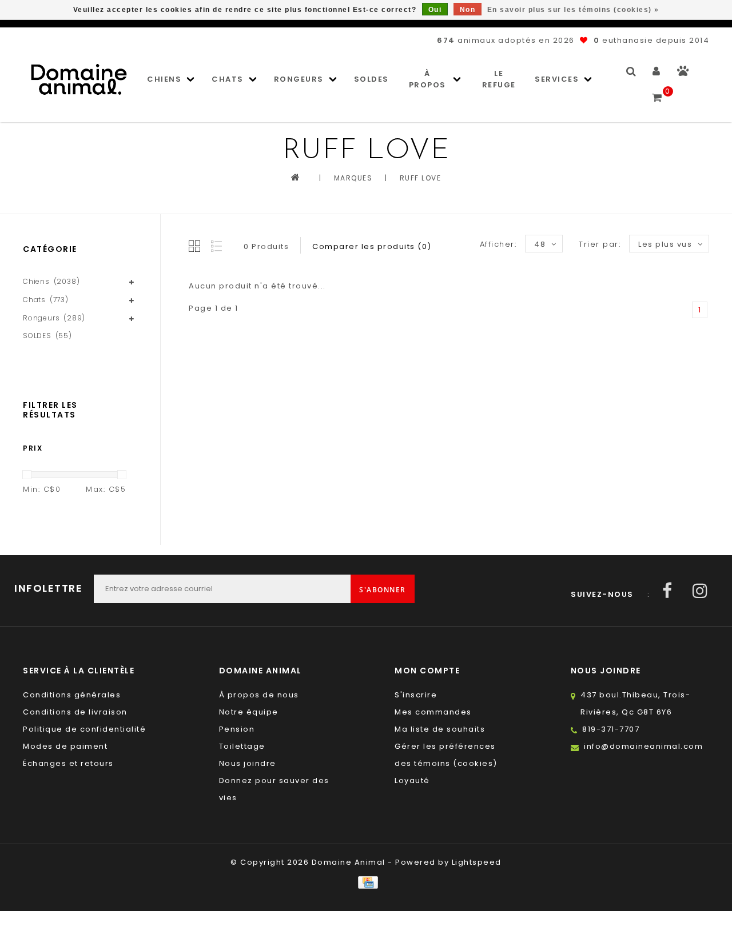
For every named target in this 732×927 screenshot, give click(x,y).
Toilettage (242, 746)
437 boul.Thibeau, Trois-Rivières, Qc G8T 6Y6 (635, 703)
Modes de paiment (65, 746)
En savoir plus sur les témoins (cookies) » (573, 10)
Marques (353, 178)
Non (468, 10)
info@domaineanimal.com (643, 746)
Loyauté (412, 780)
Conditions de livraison (75, 712)
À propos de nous (259, 694)
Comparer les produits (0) (372, 246)
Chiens (164, 79)
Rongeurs (299, 79)
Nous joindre (247, 763)
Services (557, 79)
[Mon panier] (657, 92)
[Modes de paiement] (365, 882)
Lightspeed (477, 862)
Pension (237, 729)
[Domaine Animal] (79, 79)
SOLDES (371, 79)
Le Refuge (499, 79)
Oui (435, 10)
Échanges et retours (68, 763)
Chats (228, 79)
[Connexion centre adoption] (683, 73)
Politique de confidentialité (84, 729)
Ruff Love (420, 178)
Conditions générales (72, 694)
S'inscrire (416, 694)
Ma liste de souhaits (440, 729)
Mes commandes (433, 712)
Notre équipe (249, 712)
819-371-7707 (610, 729)
